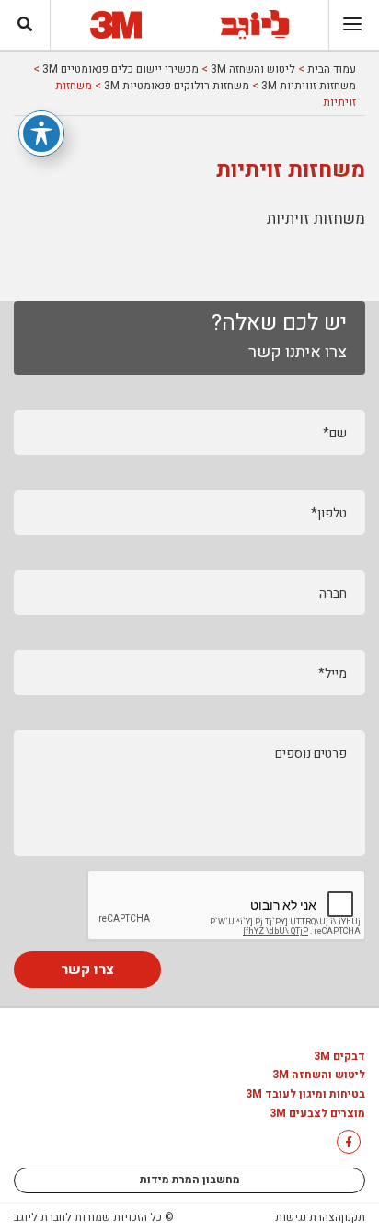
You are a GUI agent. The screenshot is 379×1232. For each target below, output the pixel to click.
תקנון (353, 1217)
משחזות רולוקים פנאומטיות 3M (176, 85)
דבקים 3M (339, 1057)
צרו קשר (87, 970)
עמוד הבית (331, 69)
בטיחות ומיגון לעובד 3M (305, 1094)
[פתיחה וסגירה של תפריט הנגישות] (41, 133)
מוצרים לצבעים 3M (317, 1114)
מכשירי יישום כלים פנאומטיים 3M (120, 69)
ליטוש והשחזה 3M (253, 69)
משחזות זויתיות (316, 218)
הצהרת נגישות (308, 1217)
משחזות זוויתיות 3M (308, 85)
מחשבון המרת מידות (190, 1179)
